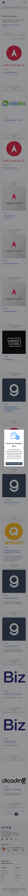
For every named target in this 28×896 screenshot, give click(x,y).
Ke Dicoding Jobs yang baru (14, 463)
